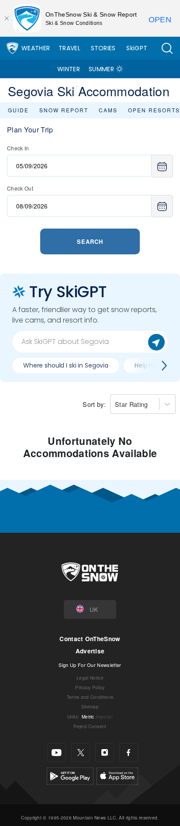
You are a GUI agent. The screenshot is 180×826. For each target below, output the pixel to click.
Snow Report (63, 110)
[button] (167, 48)
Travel (69, 48)
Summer (101, 69)
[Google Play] (70, 775)
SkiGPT (136, 48)
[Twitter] (80, 752)
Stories (103, 48)
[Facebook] (128, 752)
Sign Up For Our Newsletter (90, 664)
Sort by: (94, 404)
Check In (18, 148)
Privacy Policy (89, 687)
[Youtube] (56, 752)
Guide (18, 110)
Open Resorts (154, 110)
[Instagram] (104, 752)
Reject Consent (89, 726)
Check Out (20, 188)
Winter (68, 69)
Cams (108, 110)
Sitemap (90, 706)
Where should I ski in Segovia (65, 365)
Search (90, 241)
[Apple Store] (117, 775)
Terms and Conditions (90, 697)
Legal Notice (90, 677)
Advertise (90, 651)
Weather (35, 48)
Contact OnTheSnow (89, 639)
